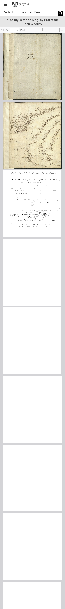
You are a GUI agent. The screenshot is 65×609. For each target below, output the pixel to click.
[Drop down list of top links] (6, 4)
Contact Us (10, 12)
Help (23, 12)
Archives (35, 12)
